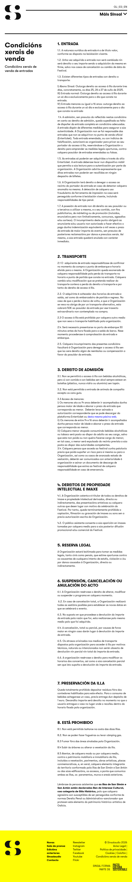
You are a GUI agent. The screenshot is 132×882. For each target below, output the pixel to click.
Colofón (121, 853)
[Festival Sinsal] (13, 12)
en (125, 6)
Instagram (79, 846)
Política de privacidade (113, 849)
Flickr (76, 860)
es (121, 6)
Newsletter (79, 842)
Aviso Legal (119, 846)
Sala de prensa (56, 846)
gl (116, 6)
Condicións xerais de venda (111, 856)
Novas (50, 842)
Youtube (77, 856)
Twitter (77, 849)
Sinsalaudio (54, 856)
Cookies (110, 853)
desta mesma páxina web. (102, 416)
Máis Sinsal (111, 14)
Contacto (52, 860)
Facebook (78, 853)
